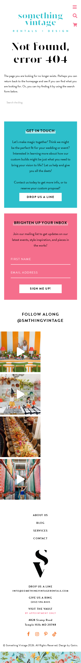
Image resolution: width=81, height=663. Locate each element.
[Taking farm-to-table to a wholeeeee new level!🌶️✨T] (20, 352)
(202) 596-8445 (40, 602)
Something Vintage (40, 22)
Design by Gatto (68, 645)
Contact (40, 538)
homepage (32, 81)
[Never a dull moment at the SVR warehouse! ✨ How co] (20, 479)
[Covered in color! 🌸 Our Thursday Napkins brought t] (20, 436)
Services (40, 531)
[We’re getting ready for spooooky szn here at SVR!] (20, 394)
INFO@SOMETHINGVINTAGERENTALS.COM (40, 591)
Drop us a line (40, 197)
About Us (40, 515)
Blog (40, 523)
